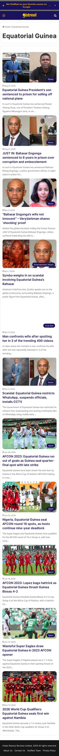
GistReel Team (34, 750)
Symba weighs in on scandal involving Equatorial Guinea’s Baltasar (23, 280)
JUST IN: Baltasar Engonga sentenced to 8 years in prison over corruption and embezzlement (28, 157)
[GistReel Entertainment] (29, 15)
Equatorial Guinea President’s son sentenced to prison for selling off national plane (27, 94)
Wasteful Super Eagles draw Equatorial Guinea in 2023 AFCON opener (26, 650)
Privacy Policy (49, 750)
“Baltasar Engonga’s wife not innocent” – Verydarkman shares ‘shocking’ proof (26, 219)
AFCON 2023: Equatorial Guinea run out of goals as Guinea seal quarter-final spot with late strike (28, 461)
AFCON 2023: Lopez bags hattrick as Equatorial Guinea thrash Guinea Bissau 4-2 (29, 587)
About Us (7, 750)
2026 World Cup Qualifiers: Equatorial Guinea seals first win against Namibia (25, 713)
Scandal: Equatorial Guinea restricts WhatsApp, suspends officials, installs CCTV (28, 397)
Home (7, 27)
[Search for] (55, 16)
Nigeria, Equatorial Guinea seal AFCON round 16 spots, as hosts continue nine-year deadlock (26, 524)
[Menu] (3, 16)
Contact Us (20, 750)
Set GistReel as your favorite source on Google (26, 5)
